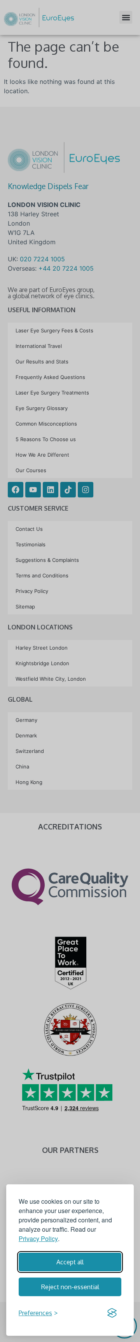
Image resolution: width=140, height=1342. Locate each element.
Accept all (70, 1262)
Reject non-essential (70, 1287)
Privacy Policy (38, 1238)
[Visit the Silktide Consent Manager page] (112, 1313)
